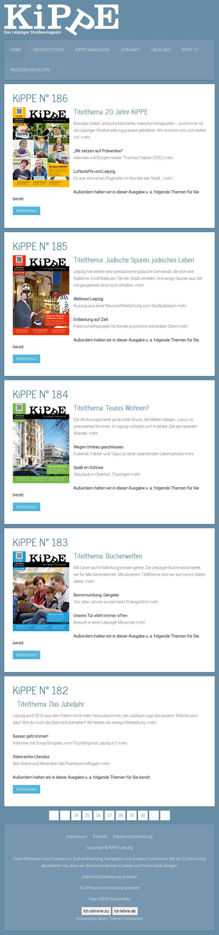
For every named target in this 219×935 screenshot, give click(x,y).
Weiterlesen (26, 211)
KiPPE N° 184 (40, 393)
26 (98, 815)
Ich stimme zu (96, 911)
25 (87, 815)
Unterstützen (48, 50)
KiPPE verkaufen (93, 50)
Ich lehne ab (125, 911)
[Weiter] (154, 815)
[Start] (54, 815)
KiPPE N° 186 (40, 97)
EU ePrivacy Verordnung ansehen (109, 888)
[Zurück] (65, 815)
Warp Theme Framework (120, 918)
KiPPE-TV (190, 50)
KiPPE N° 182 (40, 689)
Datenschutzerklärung (133, 836)
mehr (85, 137)
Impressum (76, 836)
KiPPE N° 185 (40, 245)
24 (76, 815)
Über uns (160, 50)
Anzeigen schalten (30, 70)
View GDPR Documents (110, 899)
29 (131, 815)
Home (15, 50)
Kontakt (130, 50)
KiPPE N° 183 (40, 541)
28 (120, 815)
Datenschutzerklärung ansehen (109, 877)
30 (143, 815)
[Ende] (165, 815)
